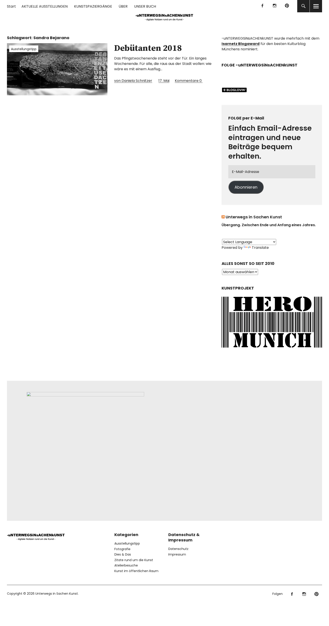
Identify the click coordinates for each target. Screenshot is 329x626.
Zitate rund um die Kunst (133, 560)
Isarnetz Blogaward (241, 43)
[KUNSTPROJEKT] (272, 348)
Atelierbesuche (126, 565)
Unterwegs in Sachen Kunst (254, 217)
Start (11, 6)
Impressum (177, 554)
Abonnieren (246, 187)
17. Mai (163, 80)
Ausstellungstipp (23, 49)
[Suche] (303, 6)
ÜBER (123, 6)
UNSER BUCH (145, 6)
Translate (260, 247)
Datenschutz (178, 549)
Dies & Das (122, 554)
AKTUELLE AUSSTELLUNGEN (44, 6)
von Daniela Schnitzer (133, 80)
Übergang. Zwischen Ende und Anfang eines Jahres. (269, 225)
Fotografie (122, 549)
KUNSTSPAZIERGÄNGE (93, 6)
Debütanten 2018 (148, 48)
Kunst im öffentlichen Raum (136, 571)
